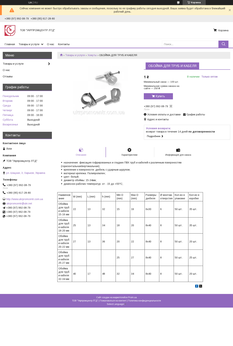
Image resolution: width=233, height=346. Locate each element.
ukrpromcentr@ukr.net (19, 203)
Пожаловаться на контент (113, 300)
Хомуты (92, 55)
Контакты (64, 44)
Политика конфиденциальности (144, 300)
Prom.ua (132, 297)
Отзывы (8, 76)
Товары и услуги (29, 44)
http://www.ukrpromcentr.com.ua (24, 199)
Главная (10, 44)
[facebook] (196, 286)
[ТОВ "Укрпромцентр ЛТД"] (10, 30)
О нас (50, 44)
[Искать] (223, 44)
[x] (200, 286)
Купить (160, 96)
